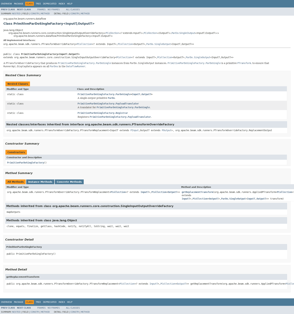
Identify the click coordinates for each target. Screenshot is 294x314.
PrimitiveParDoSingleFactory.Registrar (103, 113)
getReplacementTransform (197, 192)
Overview (6, 4)
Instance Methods (40, 181)
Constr (34, 13)
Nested (16, 13)
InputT (136, 94)
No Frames (54, 9)
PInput (134, 130)
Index (62, 4)
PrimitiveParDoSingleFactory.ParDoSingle (104, 94)
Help (69, 4)
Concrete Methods (69, 181)
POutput (166, 130)
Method (45, 13)
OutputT (146, 94)
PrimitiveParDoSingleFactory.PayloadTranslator (108, 103)
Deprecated (49, 4)
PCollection (112, 33)
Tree (38, 4)
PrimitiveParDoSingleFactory (25, 162)
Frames (41, 9)
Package (18, 4)
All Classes (73, 9)
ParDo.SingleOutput (183, 33)
